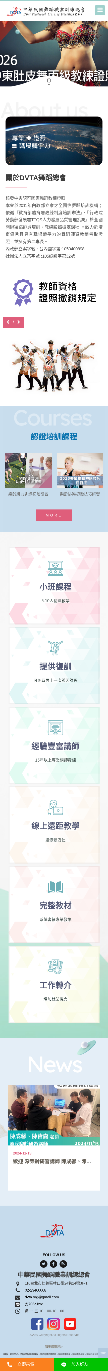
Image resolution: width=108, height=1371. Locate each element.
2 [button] (81, 24)
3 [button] (89, 24)
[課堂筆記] (54, 299)
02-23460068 (35, 1290)
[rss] (63, 1264)
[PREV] (8, 322)
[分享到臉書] (53, 1264)
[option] (54, 52)
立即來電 (25, 1364)
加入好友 (79, 1364)
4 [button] (96, 24)
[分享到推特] (43, 1264)
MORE (54, 515)
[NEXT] (18, 322)
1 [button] (74, 24)
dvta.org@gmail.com (42, 1297)
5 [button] (104, 24)
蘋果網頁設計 (54, 1347)
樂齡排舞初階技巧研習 (28, 494)
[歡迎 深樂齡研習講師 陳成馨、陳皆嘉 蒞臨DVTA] (54, 1115)
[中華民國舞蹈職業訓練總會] (46, 11)
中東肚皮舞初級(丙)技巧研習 (80, 494)
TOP (103, 1353)
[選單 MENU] (100, 10)
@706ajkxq (34, 1304)
